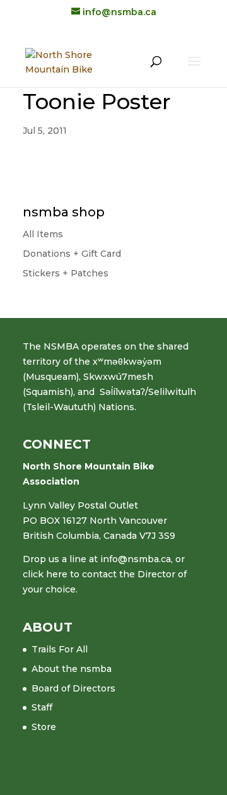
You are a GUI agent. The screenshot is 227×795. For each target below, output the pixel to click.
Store (44, 727)
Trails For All (60, 649)
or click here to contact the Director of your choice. (105, 574)
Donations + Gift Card (72, 253)
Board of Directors (73, 688)
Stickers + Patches (65, 273)
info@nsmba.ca (135, 559)
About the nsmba (72, 668)
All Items (43, 234)
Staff (42, 707)
